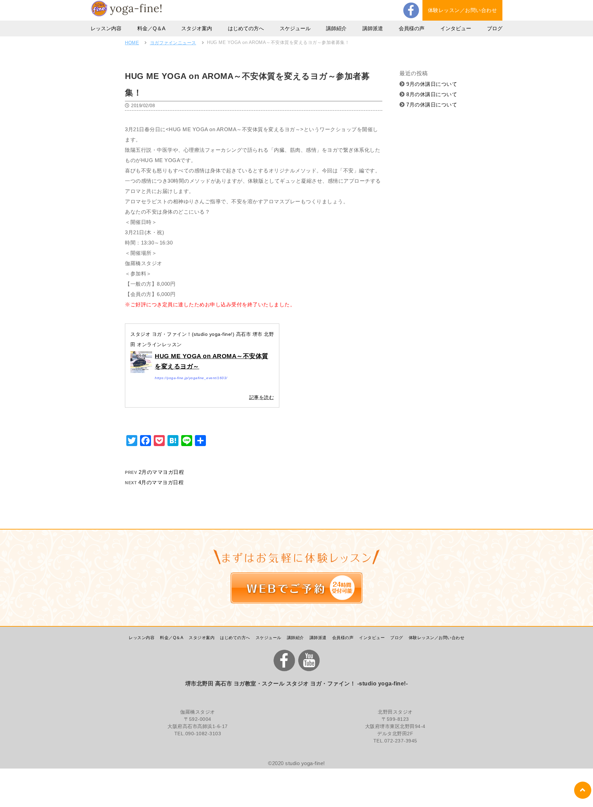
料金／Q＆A (151, 28)
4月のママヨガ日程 (161, 482)
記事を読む (261, 397)
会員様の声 (412, 28)
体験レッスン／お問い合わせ (462, 10)
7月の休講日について (431, 104)
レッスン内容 (106, 28)
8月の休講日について (431, 94)
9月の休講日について (431, 84)
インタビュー (455, 28)
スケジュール (295, 28)
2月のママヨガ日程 (161, 472)
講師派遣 (372, 28)
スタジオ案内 (196, 28)
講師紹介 (336, 28)
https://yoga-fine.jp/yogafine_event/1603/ (191, 378)
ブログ (494, 28)
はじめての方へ (246, 28)
